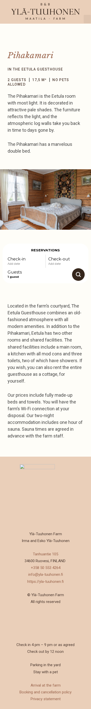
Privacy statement (46, 699)
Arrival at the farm (46, 685)
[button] (87, 19)
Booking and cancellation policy (45, 692)
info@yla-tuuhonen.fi (45, 574)
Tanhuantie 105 (45, 554)
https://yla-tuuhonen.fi (45, 581)
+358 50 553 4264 (45, 567)
